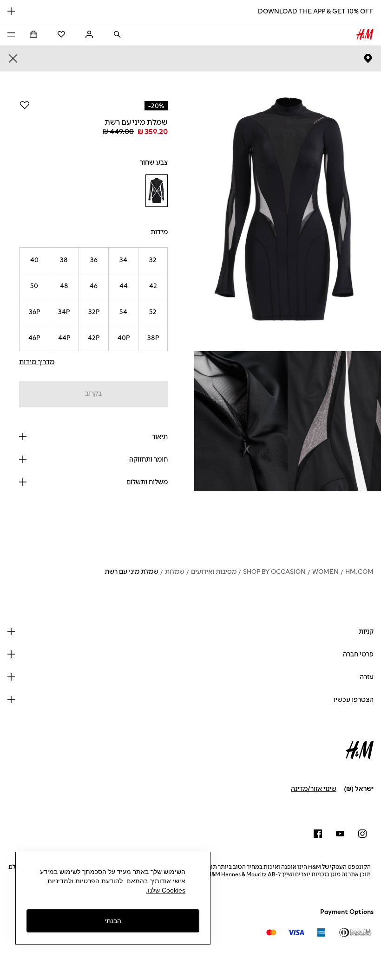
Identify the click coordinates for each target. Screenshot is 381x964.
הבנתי (113, 921)
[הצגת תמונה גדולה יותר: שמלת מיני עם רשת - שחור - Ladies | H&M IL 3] (241, 421)
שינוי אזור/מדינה (313, 789)
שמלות (174, 572)
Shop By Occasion (274, 572)
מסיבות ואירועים (213, 572)
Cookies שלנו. (165, 890)
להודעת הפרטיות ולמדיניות (85, 881)
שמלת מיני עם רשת (131, 572)
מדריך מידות (36, 362)
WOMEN (325, 572)
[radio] (156, 190)
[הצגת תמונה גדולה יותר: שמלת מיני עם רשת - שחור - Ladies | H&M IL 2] (334, 421)
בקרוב (93, 393)
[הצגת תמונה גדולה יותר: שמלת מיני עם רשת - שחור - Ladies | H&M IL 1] (287, 211)
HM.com (359, 572)
